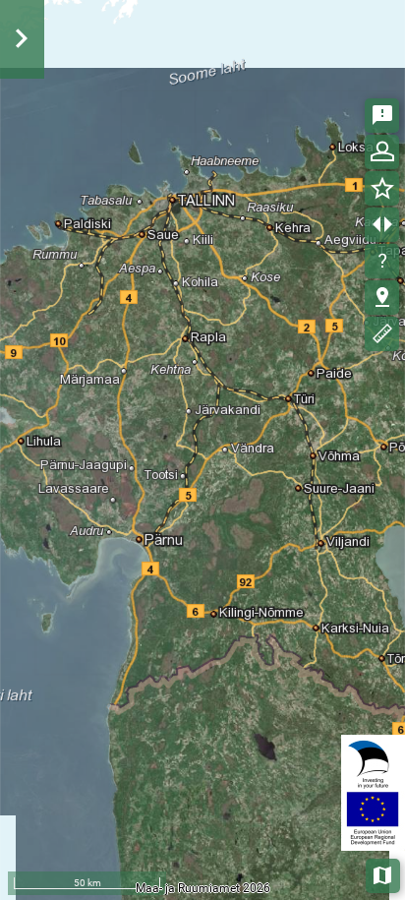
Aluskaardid (384, 874)
